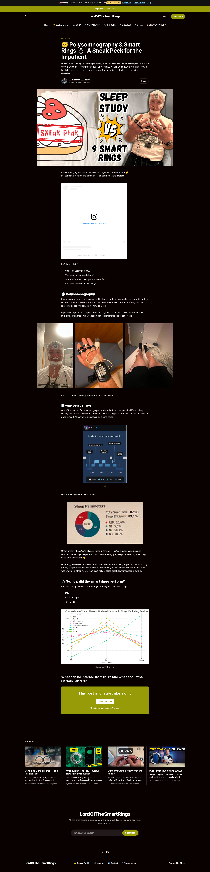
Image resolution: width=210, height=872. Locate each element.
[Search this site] (26, 16)
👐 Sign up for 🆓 (81, 863)
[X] (102, 852)
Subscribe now (105, 701)
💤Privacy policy (128, 863)
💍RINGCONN (110, 25)
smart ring (66, 39)
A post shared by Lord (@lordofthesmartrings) (94, 255)
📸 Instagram (99, 863)
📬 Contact (113, 863)
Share (143, 81)
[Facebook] (107, 852)
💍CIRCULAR (125, 25)
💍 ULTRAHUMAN (92, 25)
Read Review (139, 3)
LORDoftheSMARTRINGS (80, 80)
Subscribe (178, 16)
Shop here (126, 3)
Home (47, 25)
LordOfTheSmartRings (105, 16)
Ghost (182, 863)
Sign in (165, 16)
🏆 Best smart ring (61, 25)
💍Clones (138, 25)
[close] (207, 9)
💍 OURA (77, 25)
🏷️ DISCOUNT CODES (156, 25)
